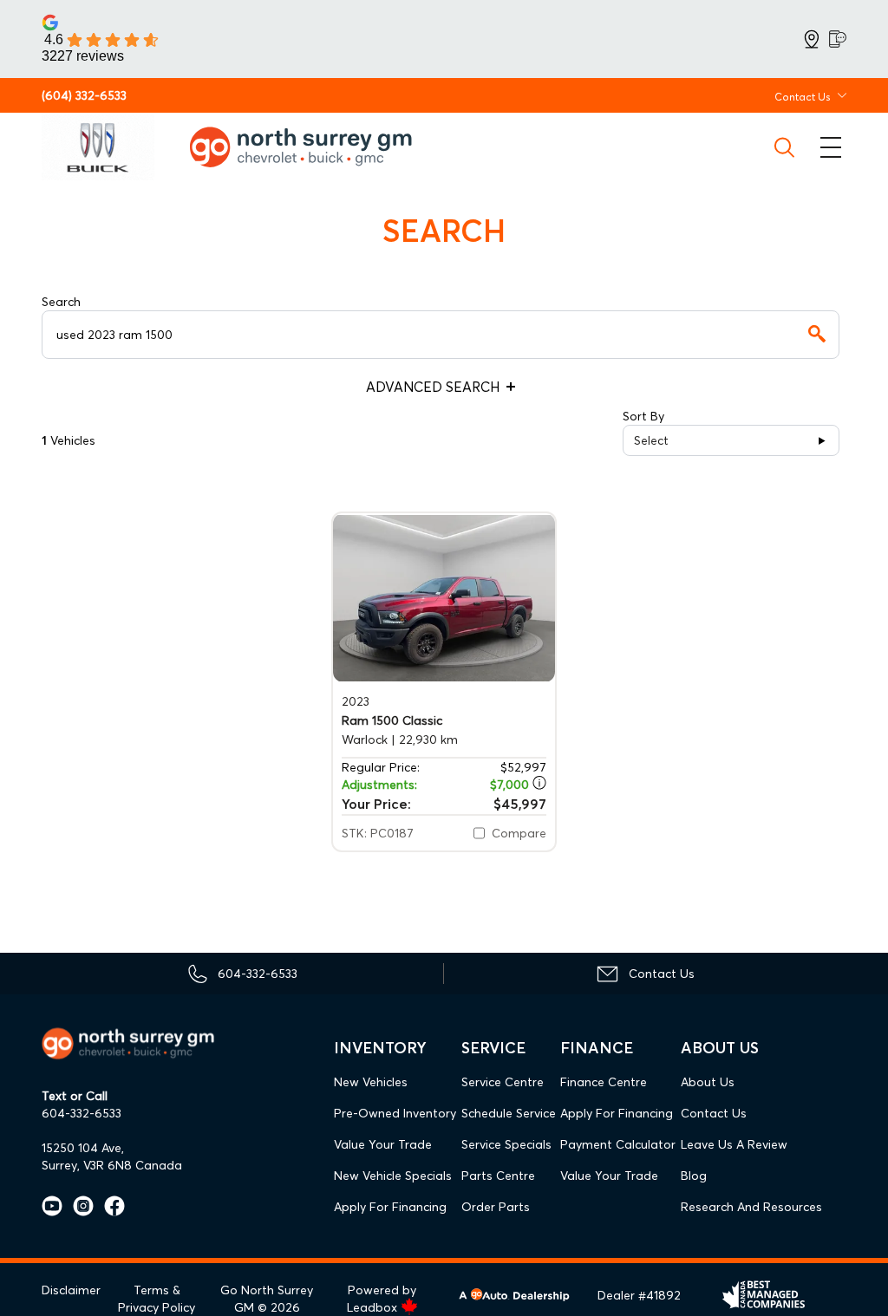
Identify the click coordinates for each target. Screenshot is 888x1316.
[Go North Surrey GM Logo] (313, 147)
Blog (694, 1175)
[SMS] (837, 39)
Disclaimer (71, 1290)
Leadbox (374, 1307)
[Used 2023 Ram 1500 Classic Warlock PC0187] (444, 597)
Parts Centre (498, 1175)
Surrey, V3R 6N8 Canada (112, 1165)
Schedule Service (508, 1113)
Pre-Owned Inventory (395, 1113)
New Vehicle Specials (393, 1175)
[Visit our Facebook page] (109, 1205)
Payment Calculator (618, 1144)
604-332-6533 (81, 1113)
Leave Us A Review (734, 1144)
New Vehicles (371, 1082)
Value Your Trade (383, 1144)
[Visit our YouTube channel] (52, 1205)
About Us (708, 1082)
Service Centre (502, 1082)
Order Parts (495, 1207)
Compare (519, 833)
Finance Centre (603, 1082)
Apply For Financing (390, 1207)
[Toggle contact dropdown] (842, 95)
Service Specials (506, 1144)
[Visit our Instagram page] (78, 1205)
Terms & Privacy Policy (156, 1298)
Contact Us (714, 1113)
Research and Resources (751, 1207)
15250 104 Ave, (83, 1148)
